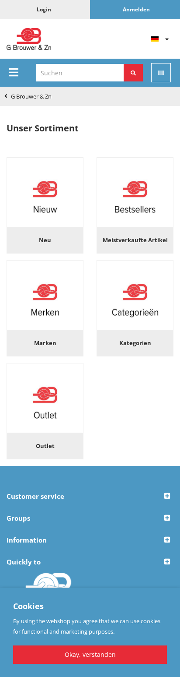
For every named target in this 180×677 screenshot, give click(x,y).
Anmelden (136, 9)
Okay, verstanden (90, 654)
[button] (90, 497)
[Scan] (161, 72)
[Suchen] (133, 72)
